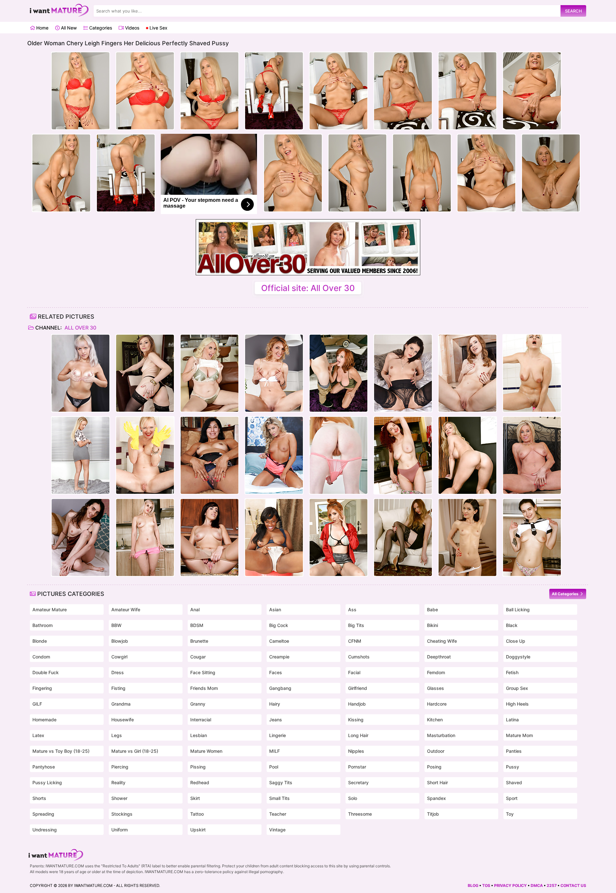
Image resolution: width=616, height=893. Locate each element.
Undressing (44, 829)
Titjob (433, 814)
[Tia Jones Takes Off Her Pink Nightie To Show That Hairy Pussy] (338, 455)
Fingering (42, 688)
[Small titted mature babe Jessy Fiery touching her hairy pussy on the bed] (80, 373)
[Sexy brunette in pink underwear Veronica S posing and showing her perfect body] (467, 373)
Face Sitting (202, 672)
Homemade (44, 719)
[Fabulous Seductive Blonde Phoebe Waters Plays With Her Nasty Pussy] (403, 537)
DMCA (537, 885)
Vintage (277, 829)
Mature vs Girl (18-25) (134, 751)
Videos (131, 27)
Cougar (198, 656)
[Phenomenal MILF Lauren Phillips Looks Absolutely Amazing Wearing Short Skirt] (338, 537)
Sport (512, 798)
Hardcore (437, 704)
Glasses (435, 688)
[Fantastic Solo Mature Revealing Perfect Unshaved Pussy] (80, 455)
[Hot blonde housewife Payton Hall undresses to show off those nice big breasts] (532, 455)
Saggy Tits (280, 782)
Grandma (121, 704)
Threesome (360, 814)
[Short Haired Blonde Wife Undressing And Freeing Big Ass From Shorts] (145, 537)
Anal (195, 609)
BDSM (196, 625)
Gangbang (280, 688)
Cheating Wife (442, 641)
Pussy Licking (47, 782)
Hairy (274, 704)
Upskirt (198, 829)
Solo (352, 798)
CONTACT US (573, 885)
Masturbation (441, 735)
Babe (432, 609)
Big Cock (278, 625)
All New (68, 27)
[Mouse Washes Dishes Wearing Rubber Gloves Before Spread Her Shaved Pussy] (145, 455)
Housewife (122, 719)
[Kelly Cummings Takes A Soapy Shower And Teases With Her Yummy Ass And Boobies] (532, 373)
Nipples (356, 751)
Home (41, 27)
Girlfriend (357, 688)
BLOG (473, 885)
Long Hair (358, 735)
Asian (275, 609)
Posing (434, 766)
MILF (274, 751)
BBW (116, 625)
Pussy (512, 766)
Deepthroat (439, 656)
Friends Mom (204, 688)
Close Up (515, 641)
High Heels (517, 704)
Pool (273, 766)
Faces (275, 672)
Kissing (356, 719)
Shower (119, 798)
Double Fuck (45, 672)
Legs (116, 735)
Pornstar (357, 766)
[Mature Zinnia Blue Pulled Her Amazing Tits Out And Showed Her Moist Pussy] (403, 455)
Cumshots (359, 656)
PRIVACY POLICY (510, 885)
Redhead (199, 782)
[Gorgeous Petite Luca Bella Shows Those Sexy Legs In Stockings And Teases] (145, 373)
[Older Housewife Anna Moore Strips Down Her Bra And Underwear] (209, 373)
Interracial (200, 719)
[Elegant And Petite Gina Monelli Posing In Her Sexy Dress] (274, 373)
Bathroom (42, 625)
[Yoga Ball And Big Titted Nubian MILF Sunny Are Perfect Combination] (274, 537)
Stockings (122, 814)
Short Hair (437, 782)
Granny (197, 704)
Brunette (199, 641)
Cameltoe (279, 641)
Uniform (119, 829)
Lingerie (277, 735)
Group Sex (517, 688)
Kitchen (435, 719)
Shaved (514, 782)
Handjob (357, 704)
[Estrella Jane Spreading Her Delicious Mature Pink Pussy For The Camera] (209, 455)
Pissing (198, 766)
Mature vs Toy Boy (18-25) (61, 751)
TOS (486, 885)
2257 (552, 885)
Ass (352, 609)
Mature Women (206, 751)
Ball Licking (518, 609)
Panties (514, 751)
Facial (354, 672)
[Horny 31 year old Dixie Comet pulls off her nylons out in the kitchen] (209, 537)
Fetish (512, 672)
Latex (38, 735)
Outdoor (435, 751)
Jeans (275, 719)
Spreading (43, 814)
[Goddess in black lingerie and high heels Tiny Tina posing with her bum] (403, 373)
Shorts (39, 798)
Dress (117, 672)
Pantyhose (43, 766)
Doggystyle (518, 656)
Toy (510, 814)
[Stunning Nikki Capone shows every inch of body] (274, 455)
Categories (100, 27)
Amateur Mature (49, 609)
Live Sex (157, 27)
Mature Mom (519, 735)
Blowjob (119, 641)
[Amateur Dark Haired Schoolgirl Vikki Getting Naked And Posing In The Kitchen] (532, 537)
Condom (41, 656)
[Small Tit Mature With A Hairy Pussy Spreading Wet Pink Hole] (80, 537)
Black (512, 625)
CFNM (354, 641)
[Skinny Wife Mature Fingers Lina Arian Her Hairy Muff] (467, 537)
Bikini (432, 625)
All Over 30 (79, 327)
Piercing (119, 766)
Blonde (39, 641)
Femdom (436, 672)
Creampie (279, 656)
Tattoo (197, 814)
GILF (37, 704)
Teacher (277, 814)
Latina (512, 719)
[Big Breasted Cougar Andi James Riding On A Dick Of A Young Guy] (338, 373)
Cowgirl (119, 656)
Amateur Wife (125, 609)
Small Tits (279, 798)
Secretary (358, 782)
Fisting (118, 688)
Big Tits (356, 625)
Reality (118, 782)
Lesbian (198, 735)
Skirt (195, 798)
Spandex (436, 798)
